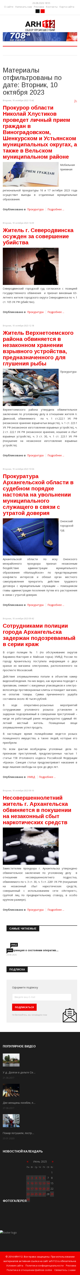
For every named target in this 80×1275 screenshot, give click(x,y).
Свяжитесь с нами (65, 1270)
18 (36, 1188)
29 (51, 1194)
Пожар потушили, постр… (18, 1133)
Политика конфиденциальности (44, 1265)
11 (36, 1183)
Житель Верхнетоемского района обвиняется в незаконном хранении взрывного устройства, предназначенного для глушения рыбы (38, 348)
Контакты (52, 7)
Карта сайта (67, 7)
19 (40, 1188)
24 (32, 1194)
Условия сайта (14, 1265)
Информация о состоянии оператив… (33, 950)
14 (48, 1183)
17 (32, 1188)
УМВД (31, 777)
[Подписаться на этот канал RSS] (75, 101)
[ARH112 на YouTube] (40, 36)
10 (32, 1183)
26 (40, 1194)
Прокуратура (35, 209)
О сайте (8, 7)
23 (28, 1194)
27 (43, 1194)
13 (43, 1183)
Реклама (39, 7)
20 (43, 1188)
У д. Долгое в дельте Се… (19, 1072)
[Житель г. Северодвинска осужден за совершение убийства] (31, 266)
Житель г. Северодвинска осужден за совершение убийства (38, 236)
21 (48, 1188)
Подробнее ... (55, 209)
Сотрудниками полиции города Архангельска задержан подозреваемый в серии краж (39, 635)
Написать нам (23, 7)
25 (36, 1194)
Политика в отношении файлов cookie (29, 1270)
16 (28, 1188)
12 (40, 1183)
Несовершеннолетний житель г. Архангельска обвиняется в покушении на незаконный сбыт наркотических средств (37, 810)
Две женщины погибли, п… (19, 1102)
